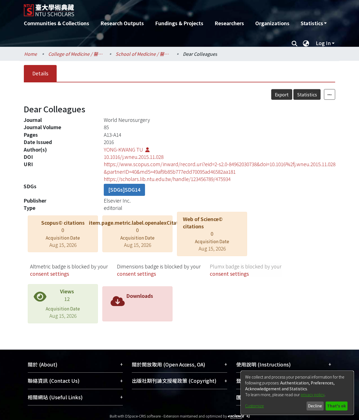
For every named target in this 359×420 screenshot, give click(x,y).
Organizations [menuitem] (272, 23)
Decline (315, 406)
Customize (254, 406)
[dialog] (297, 392)
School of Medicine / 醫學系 (144, 53)
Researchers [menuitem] (229, 23)
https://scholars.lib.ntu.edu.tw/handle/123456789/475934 (167, 178)
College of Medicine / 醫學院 (76, 53)
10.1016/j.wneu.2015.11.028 (134, 156)
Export (282, 94)
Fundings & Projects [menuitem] (179, 23)
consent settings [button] (49, 273)
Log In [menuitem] (323, 43)
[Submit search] (294, 43)
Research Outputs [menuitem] (122, 23)
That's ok (336, 406)
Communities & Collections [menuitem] (56, 23)
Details (40, 73)
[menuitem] (313, 23)
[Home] (149, 8)
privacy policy (313, 394)
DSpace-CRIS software (143, 416)
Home (30, 53)
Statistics (307, 94)
